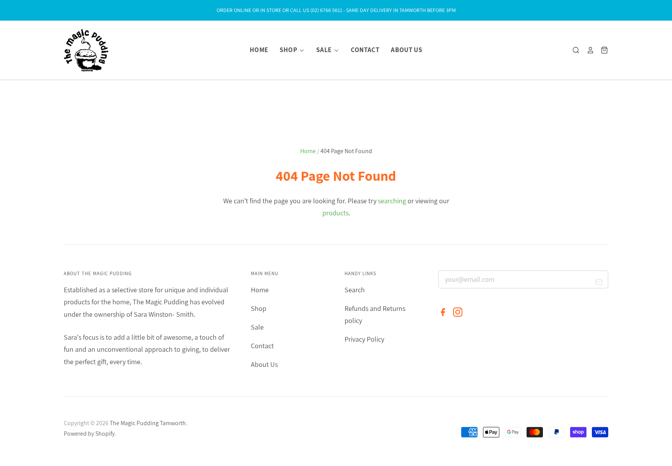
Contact (365, 49)
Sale (324, 49)
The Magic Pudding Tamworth (148, 423)
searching (392, 200)
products (335, 212)
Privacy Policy (364, 339)
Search (355, 289)
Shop (289, 49)
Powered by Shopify (89, 433)
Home (259, 49)
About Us (406, 49)
